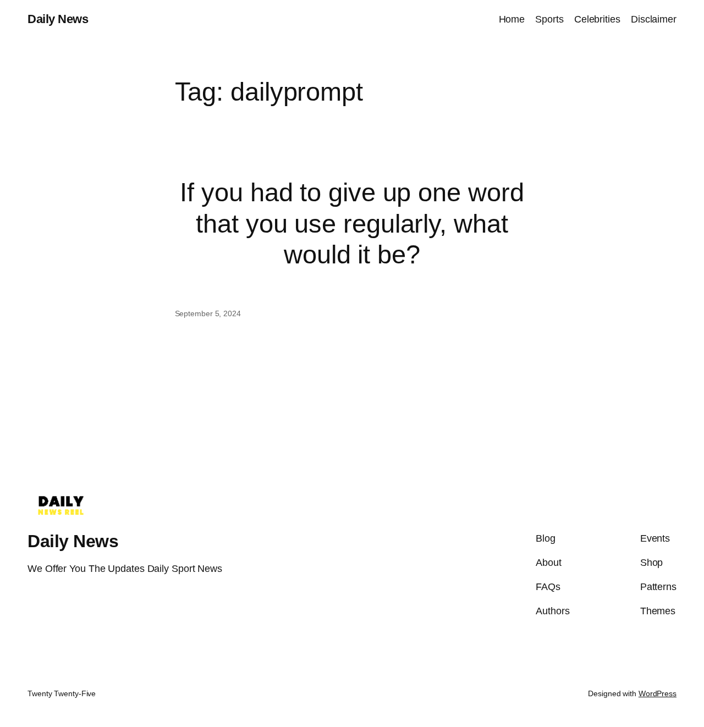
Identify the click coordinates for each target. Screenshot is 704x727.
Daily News (58, 19)
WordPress (657, 693)
